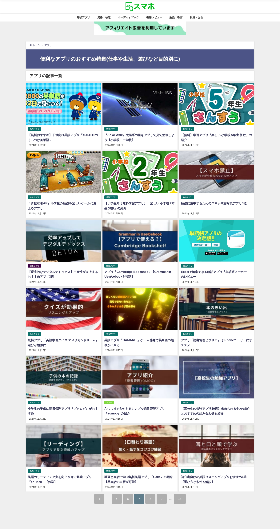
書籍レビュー (154, 17)
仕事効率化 (34, 266)
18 (180, 498)
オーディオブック (128, 17)
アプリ (109, 402)
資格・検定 (104, 17)
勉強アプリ (83, 17)
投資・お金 (196, 17)
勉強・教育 (176, 17)
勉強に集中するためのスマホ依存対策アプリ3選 (214, 203)
